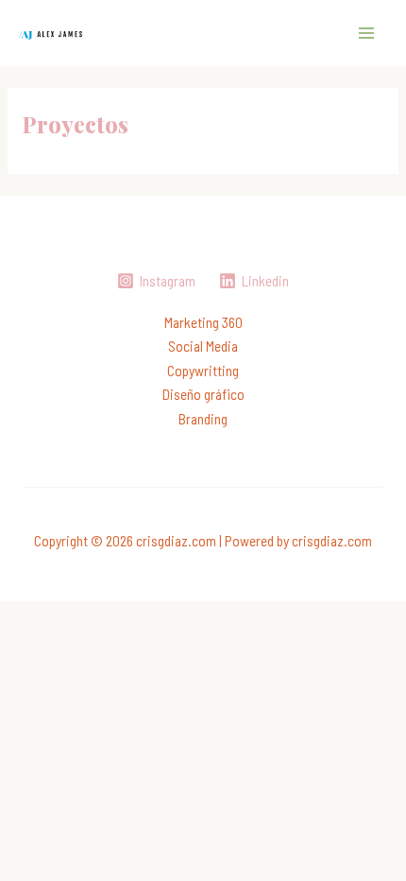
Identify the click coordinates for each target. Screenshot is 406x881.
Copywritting (203, 370)
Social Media (203, 345)
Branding (203, 418)
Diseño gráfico (203, 394)
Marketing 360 (203, 322)
